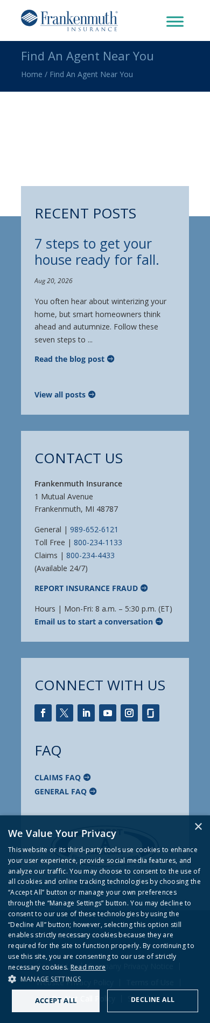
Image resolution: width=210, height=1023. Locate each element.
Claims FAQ (57, 777)
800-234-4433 (90, 555)
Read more (88, 967)
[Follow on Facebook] (43, 713)
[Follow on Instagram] (129, 713)
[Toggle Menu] (175, 21)
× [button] (198, 827)
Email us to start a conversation (93, 621)
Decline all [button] (152, 999)
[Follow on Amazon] (150, 713)
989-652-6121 (94, 529)
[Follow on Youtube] (107, 713)
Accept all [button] (56, 1000)
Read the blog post (69, 359)
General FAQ (60, 791)
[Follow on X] (64, 713)
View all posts (60, 394)
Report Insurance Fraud (86, 588)
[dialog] (105, 919)
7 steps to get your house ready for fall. (96, 251)
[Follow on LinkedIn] (86, 713)
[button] (105, 979)
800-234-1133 (98, 542)
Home (32, 74)
